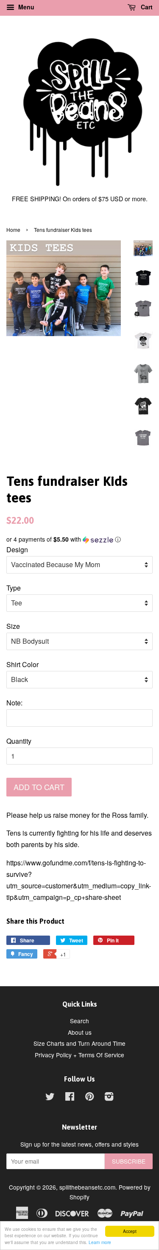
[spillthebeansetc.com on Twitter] (50, 1097)
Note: (14, 703)
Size (13, 626)
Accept (130, 1231)
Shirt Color (22, 664)
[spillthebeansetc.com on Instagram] (109, 1097)
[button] (79, 539)
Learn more (100, 1242)
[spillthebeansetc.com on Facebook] (70, 1097)
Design (17, 549)
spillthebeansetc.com (87, 1187)
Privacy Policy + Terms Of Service (79, 1054)
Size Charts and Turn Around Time (79, 1043)
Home (13, 229)
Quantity (18, 741)
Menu (25, 7)
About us (80, 1032)
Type (13, 588)
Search (79, 1020)
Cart (146, 7)
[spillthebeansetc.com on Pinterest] (89, 1097)
